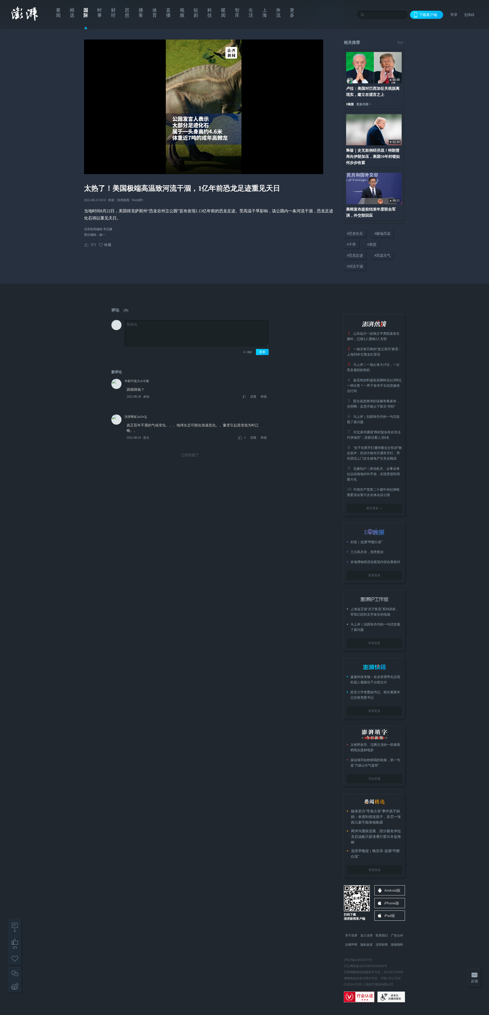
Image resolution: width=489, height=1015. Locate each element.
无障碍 (469, 15)
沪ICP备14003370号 (358, 960)
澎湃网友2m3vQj (136, 417)
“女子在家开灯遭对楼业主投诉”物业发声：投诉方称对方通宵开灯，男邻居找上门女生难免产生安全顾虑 (374, 453)
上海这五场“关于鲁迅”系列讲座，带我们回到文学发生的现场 (374, 611)
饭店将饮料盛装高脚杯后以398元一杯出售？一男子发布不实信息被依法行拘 (374, 385)
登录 (453, 14)
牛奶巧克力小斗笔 (137, 381)
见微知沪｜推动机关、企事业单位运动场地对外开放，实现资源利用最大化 (373, 474)
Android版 (392, 890)
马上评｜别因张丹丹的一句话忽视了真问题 (375, 627)
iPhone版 (391, 903)
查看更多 (374, 575)
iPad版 (389, 916)
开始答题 (374, 778)
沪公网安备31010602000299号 (365, 966)
